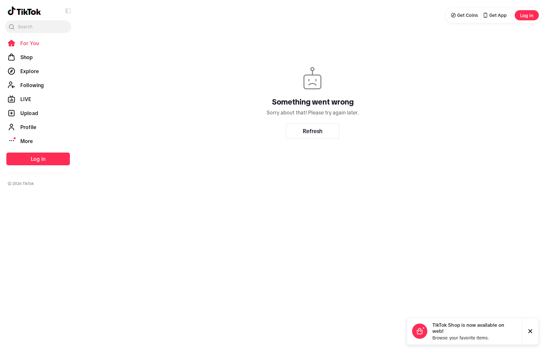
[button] (68, 11)
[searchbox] (38, 26)
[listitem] (38, 43)
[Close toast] (530, 331)
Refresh (312, 131)
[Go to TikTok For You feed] (24, 10)
